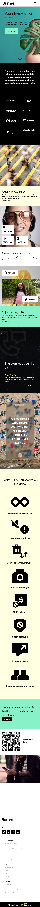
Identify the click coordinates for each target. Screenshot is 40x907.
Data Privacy (8, 887)
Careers (7, 870)
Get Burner (11, 31)
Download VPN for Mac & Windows (15, 849)
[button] (35, 3)
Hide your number (10, 892)
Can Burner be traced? (11, 890)
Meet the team (9, 867)
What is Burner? (9, 884)
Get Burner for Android (11, 846)
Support (7, 876)
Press (6, 873)
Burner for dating (10, 859)
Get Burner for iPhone (11, 843)
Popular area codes (10, 857)
